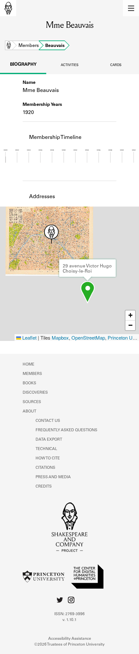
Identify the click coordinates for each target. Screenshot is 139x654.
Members (28, 46)
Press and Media (53, 477)
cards (116, 65)
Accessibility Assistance (69, 639)
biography (23, 64)
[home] (8, 8)
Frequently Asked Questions (66, 430)
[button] (131, 8)
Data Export (49, 440)
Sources (32, 402)
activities (70, 65)
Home (8, 46)
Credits (44, 487)
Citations (45, 468)
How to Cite (48, 458)
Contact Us (48, 421)
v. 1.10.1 (69, 620)
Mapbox (60, 337)
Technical (46, 449)
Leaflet (29, 337)
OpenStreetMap (88, 337)
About (29, 411)
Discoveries (35, 393)
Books (29, 383)
